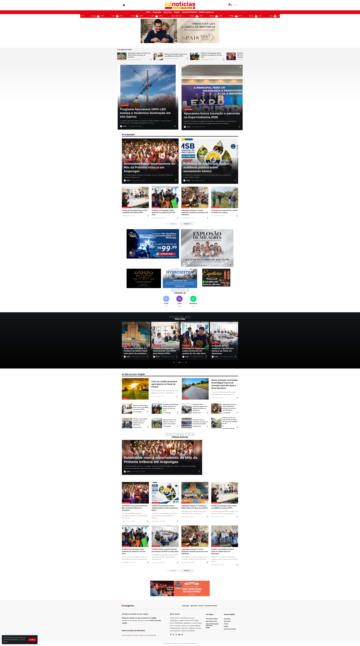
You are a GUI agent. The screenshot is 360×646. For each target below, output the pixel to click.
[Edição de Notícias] (180, 5)
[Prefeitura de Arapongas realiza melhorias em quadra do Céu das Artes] (122, 56)
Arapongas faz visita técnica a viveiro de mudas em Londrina (169, 421)
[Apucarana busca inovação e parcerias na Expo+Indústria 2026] (186, 423)
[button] (32, 639)
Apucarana (188, 109)
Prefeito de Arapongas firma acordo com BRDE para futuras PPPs (140, 407)
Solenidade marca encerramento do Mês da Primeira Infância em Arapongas (175, 55)
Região (125, 398)
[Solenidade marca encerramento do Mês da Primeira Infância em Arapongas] (158, 56)
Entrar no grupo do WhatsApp (133, 630)
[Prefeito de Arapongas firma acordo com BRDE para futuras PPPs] (135, 197)
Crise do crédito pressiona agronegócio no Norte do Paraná (164, 384)
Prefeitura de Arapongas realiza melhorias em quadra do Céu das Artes (138, 55)
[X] (173, 634)
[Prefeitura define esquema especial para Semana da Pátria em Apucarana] (186, 408)
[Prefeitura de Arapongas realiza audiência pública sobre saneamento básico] (194, 56)
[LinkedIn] (182, 634)
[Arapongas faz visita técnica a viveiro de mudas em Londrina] (224, 197)
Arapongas (128, 160)
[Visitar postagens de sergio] (121, 126)
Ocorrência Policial (128, 105)
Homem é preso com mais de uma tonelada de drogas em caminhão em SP (146, 112)
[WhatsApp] (193, 301)
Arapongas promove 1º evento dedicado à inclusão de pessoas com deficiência (194, 212)
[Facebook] (166, 301)
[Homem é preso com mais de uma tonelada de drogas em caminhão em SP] (216, 423)
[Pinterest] (179, 634)
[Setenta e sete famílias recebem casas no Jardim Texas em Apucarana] (212, 97)
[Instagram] (179, 301)
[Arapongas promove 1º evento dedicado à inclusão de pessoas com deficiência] (194, 197)
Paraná (201, 605)
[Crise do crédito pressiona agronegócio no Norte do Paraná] (135, 389)
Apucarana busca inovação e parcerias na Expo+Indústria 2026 (200, 421)
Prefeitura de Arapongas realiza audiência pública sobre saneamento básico (213, 55)
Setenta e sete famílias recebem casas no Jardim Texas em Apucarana (222, 551)
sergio (125, 126)
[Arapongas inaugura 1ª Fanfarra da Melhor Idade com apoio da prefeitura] (231, 56)
